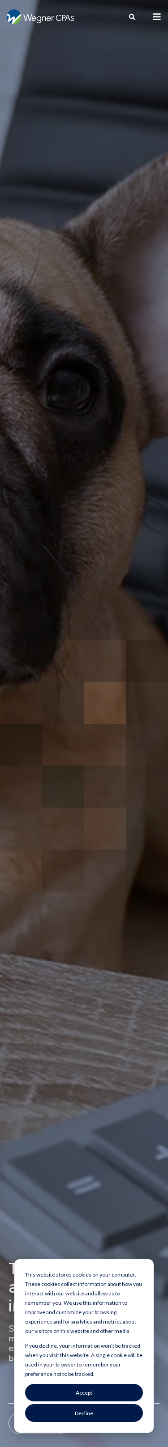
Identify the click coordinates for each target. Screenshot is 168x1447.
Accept (84, 1392)
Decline (84, 1413)
